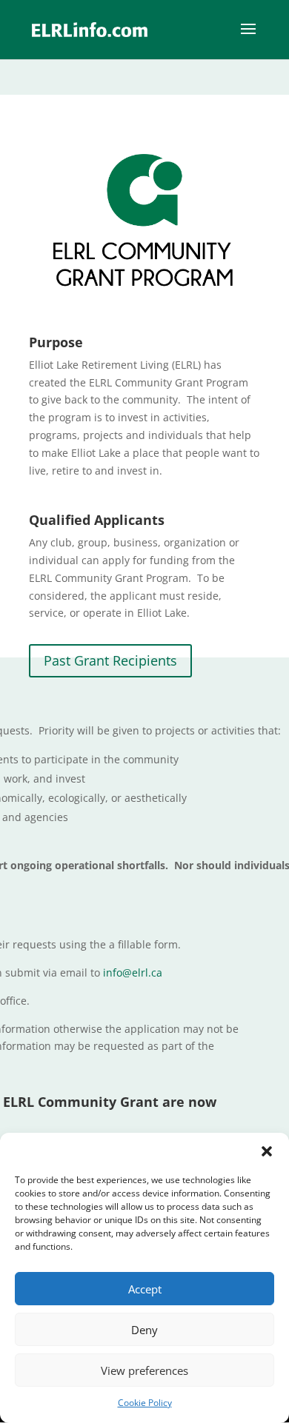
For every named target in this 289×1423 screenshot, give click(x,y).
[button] (266, 1151)
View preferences (144, 1370)
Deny (144, 1329)
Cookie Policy (145, 1402)
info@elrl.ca (132, 972)
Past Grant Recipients (110, 660)
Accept (145, 1289)
